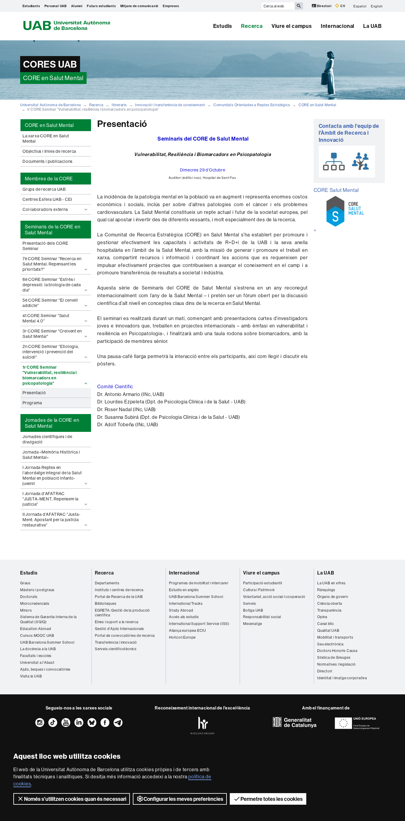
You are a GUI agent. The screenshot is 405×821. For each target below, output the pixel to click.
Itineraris (119, 105)
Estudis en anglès (184, 590)
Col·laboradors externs (45, 209)
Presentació (34, 392)
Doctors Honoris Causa (337, 650)
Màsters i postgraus (37, 590)
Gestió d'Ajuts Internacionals (119, 628)
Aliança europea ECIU (187, 630)
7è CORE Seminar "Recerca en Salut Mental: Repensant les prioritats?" (52, 264)
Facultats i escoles (36, 655)
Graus (25, 583)
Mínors (26, 610)
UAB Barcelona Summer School (47, 642)
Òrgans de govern (332, 596)
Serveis (249, 603)
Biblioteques (106, 603)
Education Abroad (35, 628)
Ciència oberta (329, 603)
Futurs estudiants (101, 6)
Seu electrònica (330, 644)
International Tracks (186, 603)
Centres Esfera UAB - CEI (47, 199)
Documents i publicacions (48, 161)
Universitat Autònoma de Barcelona (50, 105)
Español (359, 6)
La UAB (372, 26)
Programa (32, 402)
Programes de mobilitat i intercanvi (198, 583)
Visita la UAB (31, 676)
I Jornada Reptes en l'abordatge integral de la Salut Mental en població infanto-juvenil (52, 475)
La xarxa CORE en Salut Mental (46, 138)
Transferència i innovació (116, 642)
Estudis (222, 26)
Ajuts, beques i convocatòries (45, 669)
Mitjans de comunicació (139, 6)
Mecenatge (252, 623)
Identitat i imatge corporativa (342, 678)
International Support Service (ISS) (199, 623)
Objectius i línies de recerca (49, 151)
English (377, 6)
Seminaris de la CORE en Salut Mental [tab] (52, 230)
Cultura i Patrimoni (259, 590)
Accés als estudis (184, 617)
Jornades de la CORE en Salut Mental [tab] (52, 423)
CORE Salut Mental (336, 190)
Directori (324, 6)
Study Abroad (181, 610)
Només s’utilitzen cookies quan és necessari (75, 798)
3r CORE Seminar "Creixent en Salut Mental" (52, 333)
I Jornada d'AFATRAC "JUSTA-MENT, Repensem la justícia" (51, 499)
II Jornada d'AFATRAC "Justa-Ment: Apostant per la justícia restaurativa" (51, 520)
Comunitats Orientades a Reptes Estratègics (251, 105)
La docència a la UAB (38, 649)
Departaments (107, 583)
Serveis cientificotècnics (116, 649)
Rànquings (326, 590)
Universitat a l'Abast (37, 662)
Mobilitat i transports (335, 637)
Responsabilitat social (262, 617)
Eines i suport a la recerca (116, 622)
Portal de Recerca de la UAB (119, 596)
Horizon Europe (182, 637)
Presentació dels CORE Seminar (45, 246)
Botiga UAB (253, 610)
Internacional (337, 26)
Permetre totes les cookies (271, 798)
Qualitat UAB (328, 630)
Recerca (252, 26)
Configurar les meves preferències (183, 798)
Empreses (171, 6)
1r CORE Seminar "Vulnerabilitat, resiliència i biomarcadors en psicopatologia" (50, 375)
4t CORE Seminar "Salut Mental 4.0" (46, 318)
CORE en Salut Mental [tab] (49, 125)
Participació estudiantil (262, 583)
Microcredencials (35, 603)
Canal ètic (325, 623)
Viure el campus (292, 26)
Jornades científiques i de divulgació (47, 439)
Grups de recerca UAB (44, 189)
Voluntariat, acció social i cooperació (274, 596)
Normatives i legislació (336, 664)
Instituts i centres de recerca (119, 590)
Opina (322, 617)
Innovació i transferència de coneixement (170, 105)
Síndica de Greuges (333, 657)
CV (342, 6)
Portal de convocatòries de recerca (125, 635)
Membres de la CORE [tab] (49, 179)
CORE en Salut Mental (317, 105)
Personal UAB (55, 6)
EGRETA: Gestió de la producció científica (122, 613)
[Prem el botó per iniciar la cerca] (299, 5)
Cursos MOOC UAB (37, 635)
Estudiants (31, 6)
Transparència (329, 610)
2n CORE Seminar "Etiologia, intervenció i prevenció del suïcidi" (51, 352)
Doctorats (29, 596)
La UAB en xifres (331, 583)
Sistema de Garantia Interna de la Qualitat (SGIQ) (48, 619)
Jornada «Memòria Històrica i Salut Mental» (51, 454)
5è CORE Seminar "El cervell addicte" (50, 302)
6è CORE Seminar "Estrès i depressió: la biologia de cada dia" (52, 285)
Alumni (76, 6)
